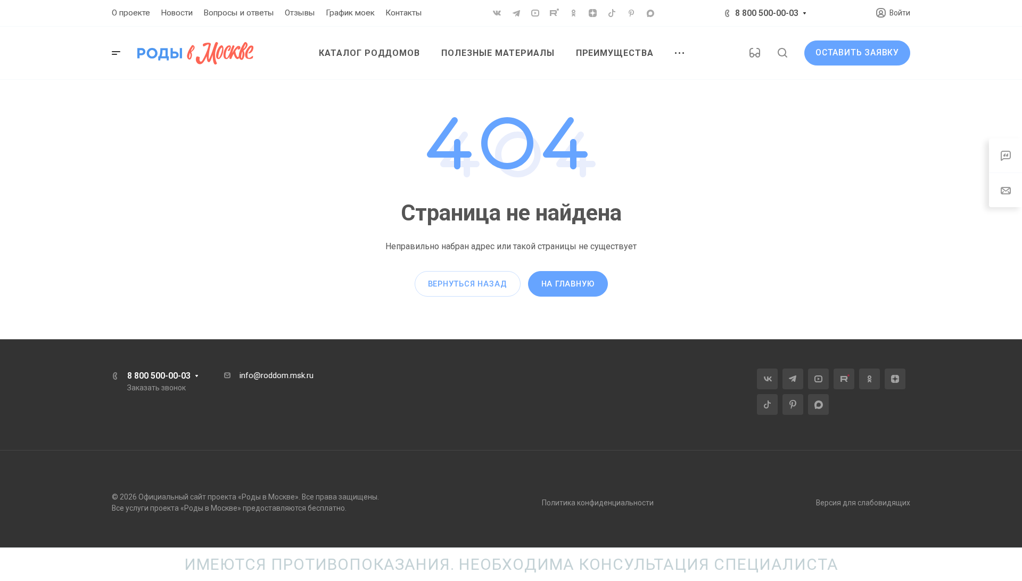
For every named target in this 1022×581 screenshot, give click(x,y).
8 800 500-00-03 (766, 13)
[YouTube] (535, 13)
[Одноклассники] (573, 13)
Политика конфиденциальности (598, 502)
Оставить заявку (857, 53)
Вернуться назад (467, 284)
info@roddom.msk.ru (277, 375)
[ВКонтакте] (497, 13)
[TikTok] (612, 13)
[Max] (650, 13)
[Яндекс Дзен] (593, 13)
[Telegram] (516, 13)
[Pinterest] (631, 13)
